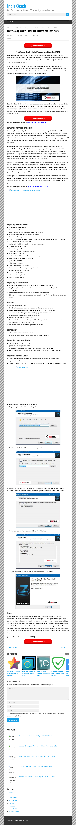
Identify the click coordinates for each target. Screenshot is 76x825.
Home (11, 792)
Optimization (13, 797)
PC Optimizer (13, 800)
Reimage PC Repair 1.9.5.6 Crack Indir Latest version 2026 (43, 673)
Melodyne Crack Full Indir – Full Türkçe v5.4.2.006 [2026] (37, 756)
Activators (12, 806)
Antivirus (11, 795)
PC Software (12, 39)
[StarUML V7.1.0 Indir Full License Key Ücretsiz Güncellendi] (14, 663)
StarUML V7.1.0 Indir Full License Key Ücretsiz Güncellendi (13, 673)
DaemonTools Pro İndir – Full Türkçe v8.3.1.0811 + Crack (37, 776)
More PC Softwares (15, 809)
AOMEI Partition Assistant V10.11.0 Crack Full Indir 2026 (28, 673)
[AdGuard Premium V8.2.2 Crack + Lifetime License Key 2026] (58, 663)
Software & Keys (14, 811)
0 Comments (34, 35)
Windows (11, 803)
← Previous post (12, 647)
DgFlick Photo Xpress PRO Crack (38, 186)
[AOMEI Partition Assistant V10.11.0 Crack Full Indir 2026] (29, 663)
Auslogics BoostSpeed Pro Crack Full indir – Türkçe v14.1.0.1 (38, 746)
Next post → (65, 647)
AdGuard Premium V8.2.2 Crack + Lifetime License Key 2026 (58, 673)
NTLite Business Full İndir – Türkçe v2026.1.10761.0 (35, 736)
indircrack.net (23, 820)
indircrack (11, 35)
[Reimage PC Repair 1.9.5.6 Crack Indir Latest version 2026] (44, 663)
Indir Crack (16, 5)
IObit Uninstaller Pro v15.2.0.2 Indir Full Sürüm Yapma (36, 766)
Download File (39, 46)
